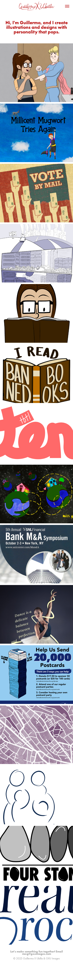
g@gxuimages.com (39, 953)
